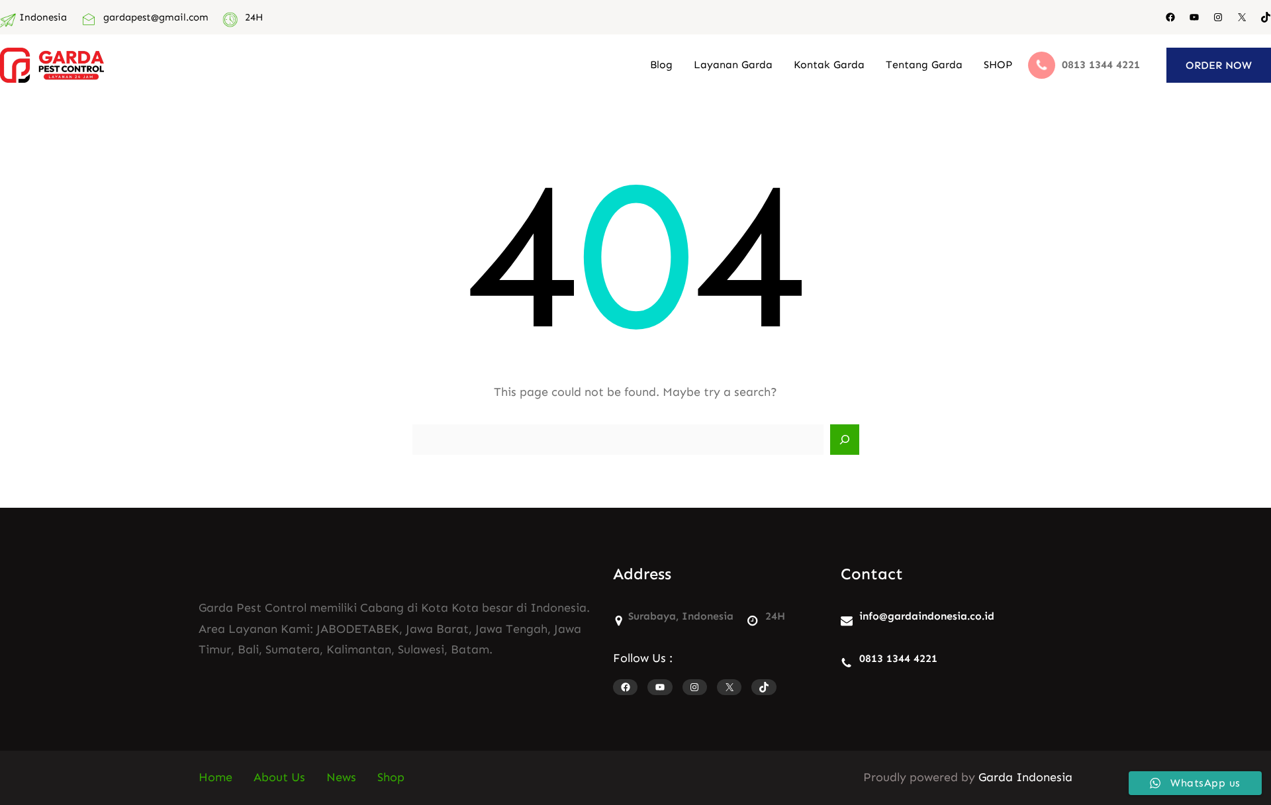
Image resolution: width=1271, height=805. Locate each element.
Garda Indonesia (1025, 777)
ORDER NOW (1219, 65)
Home (215, 777)
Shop (390, 777)
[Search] (844, 439)
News (341, 777)
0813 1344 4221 (898, 658)
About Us (279, 777)
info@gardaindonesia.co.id (926, 616)
